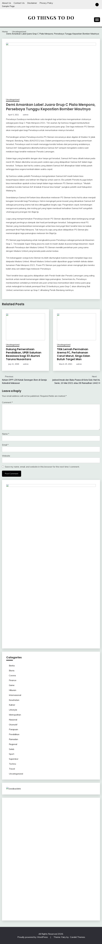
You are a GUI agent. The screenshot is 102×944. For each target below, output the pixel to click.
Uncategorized (12, 99)
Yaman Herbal (22, 860)
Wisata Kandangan (40, 879)
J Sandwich (83, 863)
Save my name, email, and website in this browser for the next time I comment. (42, 466)
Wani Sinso (70, 825)
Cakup (54, 895)
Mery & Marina (28, 834)
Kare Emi (60, 844)
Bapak (9, 901)
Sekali (88, 901)
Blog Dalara (18, 818)
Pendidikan (14, 734)
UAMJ (89, 857)
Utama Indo (35, 828)
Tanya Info (71, 908)
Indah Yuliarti (12, 889)
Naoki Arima (71, 863)
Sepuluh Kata (64, 905)
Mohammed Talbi (71, 847)
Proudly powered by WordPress (32, 937)
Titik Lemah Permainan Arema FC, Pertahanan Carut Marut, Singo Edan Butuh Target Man (73, 354)
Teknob (41, 869)
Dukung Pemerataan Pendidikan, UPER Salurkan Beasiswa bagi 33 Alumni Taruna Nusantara (23, 354)
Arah (39, 892)
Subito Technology (50, 809)
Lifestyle (13, 709)
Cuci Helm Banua (27, 876)
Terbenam (82, 892)
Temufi (32, 844)
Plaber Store (20, 812)
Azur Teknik (30, 805)
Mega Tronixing (72, 841)
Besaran (36, 901)
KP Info (44, 828)
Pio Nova (46, 847)
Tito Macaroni (54, 866)
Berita (12, 665)
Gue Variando (67, 857)
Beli (69, 892)
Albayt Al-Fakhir (57, 815)
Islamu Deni (17, 821)
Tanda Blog (29, 908)
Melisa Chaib (63, 821)
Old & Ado (55, 857)
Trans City (51, 869)
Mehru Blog (29, 821)
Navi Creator (41, 873)
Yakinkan (73, 901)
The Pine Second (56, 841)
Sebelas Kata (22, 885)
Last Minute (21, 853)
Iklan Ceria (69, 818)
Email (5, 444)
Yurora (72, 821)
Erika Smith (42, 841)
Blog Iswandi (12, 879)
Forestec (42, 863)
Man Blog (10, 873)
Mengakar (82, 895)
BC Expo (19, 850)
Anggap (10, 898)
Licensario (49, 853)
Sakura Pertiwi (64, 885)
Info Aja (22, 889)
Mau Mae (70, 869)
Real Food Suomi (71, 850)
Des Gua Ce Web (22, 866)
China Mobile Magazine (35, 837)
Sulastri (55, 831)
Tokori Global (48, 860)
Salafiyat (59, 818)
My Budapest (76, 860)
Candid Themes (77, 937)
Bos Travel (21, 869)
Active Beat (35, 860)
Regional (13, 744)
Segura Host (86, 841)
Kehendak (11, 905)
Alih (86, 889)
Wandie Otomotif (83, 876)
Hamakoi (79, 828)
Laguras (61, 837)
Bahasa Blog (17, 908)
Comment (7, 402)
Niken (18, 873)
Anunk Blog (19, 805)
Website (6, 455)
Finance (12, 680)
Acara (57, 889)
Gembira (64, 901)
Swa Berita (40, 821)
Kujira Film (41, 844)
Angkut (27, 892)
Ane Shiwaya (71, 844)
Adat (72, 889)
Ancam (19, 892)
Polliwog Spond (33, 809)
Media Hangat (83, 908)
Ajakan (67, 895)
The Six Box (74, 853)
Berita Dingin (77, 905)
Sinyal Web (40, 882)
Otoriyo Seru (33, 857)
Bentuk (25, 895)
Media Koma (52, 882)
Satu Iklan (11, 885)
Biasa (18, 895)
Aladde (79, 825)
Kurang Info (89, 879)
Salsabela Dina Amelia (73, 879)
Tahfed (78, 869)
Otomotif (13, 724)
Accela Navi (55, 812)
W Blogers (80, 818)
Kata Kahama (48, 818)
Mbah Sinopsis (24, 825)
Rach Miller (51, 837)
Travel (12, 768)
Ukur (63, 898)
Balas (56, 892)
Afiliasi (51, 889)
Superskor (13, 759)
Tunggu (56, 898)
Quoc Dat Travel (41, 815)
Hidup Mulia (17, 837)
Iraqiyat (38, 847)
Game (11, 685)
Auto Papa (71, 815)
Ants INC (10, 815)
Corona (12, 675)
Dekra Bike (42, 850)
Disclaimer (32, 3)
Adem (74, 895)
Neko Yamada (77, 809)
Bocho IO (23, 863)
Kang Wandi (68, 876)
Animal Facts (80, 857)
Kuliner (12, 704)
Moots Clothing (19, 831)
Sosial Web (76, 882)
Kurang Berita (12, 882)
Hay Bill (50, 863)
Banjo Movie (12, 863)
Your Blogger (88, 882)
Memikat (56, 901)
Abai (77, 889)
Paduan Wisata (49, 885)
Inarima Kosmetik (35, 853)
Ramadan (13, 739)
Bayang (63, 892)
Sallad (48, 834)
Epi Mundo (36, 818)
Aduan (60, 895)
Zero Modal (32, 812)
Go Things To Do (39, 866)
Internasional (15, 695)
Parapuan (13, 729)
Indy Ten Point (61, 853)
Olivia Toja (51, 821)
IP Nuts (23, 857)
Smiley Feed (18, 841)
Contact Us (19, 3)
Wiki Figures (65, 809)
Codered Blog (17, 847)
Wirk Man (87, 869)
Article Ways (30, 850)
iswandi (62, 873)
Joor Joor (84, 847)
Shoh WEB (65, 831)
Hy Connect (60, 828)
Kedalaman (46, 901)
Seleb (11, 749)
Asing (34, 892)
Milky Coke (45, 857)
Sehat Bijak (32, 889)
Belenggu (10, 895)
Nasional (13, 719)
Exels (68, 837)
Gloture (84, 837)
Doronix (86, 805)
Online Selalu (35, 885)
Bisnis (11, 670)
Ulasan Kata (71, 898)
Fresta (51, 825)
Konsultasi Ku (51, 905)
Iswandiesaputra (75, 873)
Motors (9, 805)
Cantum (46, 895)
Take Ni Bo (43, 812)
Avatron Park (83, 815)
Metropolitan (15, 714)
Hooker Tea (23, 844)
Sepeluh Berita (42, 908)
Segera (81, 901)
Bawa (74, 892)
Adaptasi (65, 889)
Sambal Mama (22, 828)
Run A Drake (89, 860)
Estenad (71, 828)
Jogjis (34, 825)
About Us (6, 3)
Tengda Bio (11, 844)
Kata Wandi (41, 876)
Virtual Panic (33, 831)
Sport (11, 754)
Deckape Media (61, 860)
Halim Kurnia (77, 885)
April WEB (59, 825)
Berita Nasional (27, 882)
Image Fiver (56, 805)
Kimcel (65, 805)
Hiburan (12, 690)
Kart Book (76, 837)
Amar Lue (50, 844)
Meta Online (81, 821)
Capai (36, 898)
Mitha (14, 825)
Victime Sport (12, 857)
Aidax (51, 828)
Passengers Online (24, 815)
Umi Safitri (89, 885)
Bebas (91, 892)
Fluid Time (29, 847)
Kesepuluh (21, 905)
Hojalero (17, 834)
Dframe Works (68, 812)
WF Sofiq (55, 834)
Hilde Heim (81, 812)
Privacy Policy (46, 3)
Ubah (50, 898)
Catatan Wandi (55, 876)
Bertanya (42, 889)
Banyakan (26, 901)
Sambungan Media (35, 905)
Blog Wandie (56, 879)
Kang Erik (60, 869)
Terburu (32, 895)
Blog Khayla (24, 879)
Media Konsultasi (57, 908)
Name (5, 433)
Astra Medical (87, 853)
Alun (82, 889)
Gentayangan (84, 898)
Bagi (44, 892)
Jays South (42, 825)
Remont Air (59, 863)
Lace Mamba (19, 809)
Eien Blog (40, 834)
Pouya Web (84, 844)
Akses (91, 895)
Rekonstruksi (80, 834)
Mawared (84, 850)
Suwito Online (28, 873)
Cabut (39, 895)
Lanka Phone (75, 805)
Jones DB (82, 866)
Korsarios (10, 853)
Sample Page (8, 6)
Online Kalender (55, 850)
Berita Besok (64, 882)
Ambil (91, 889)
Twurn (28, 818)
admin (25, 114)
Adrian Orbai (31, 841)
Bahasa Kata (12, 911)
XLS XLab (11, 860)
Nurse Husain (45, 831)
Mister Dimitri (67, 834)
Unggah (43, 898)
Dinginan (17, 901)
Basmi (50, 892)
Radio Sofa (53, 873)
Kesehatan (14, 700)
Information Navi (69, 866)
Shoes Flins (57, 847)
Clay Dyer (32, 863)
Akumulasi (11, 892)
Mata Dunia (32, 869)
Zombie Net (76, 831)
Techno (12, 763)
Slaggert (88, 825)
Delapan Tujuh (43, 805)
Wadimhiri (91, 812)
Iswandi (15, 876)
